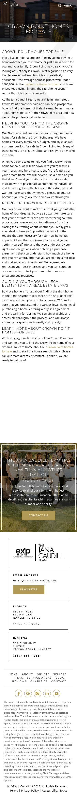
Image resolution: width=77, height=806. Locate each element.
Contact (58, 681)
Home (13, 674)
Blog (60, 678)
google (28, 693)
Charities (38, 681)
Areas (18, 678)
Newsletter (28, 589)
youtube (56, 693)
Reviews (19, 681)
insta (37, 693)
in (47, 693)
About (27, 674)
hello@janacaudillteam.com (34, 580)
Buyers (43, 674)
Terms (14, 790)
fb (18, 693)
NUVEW (12, 786)
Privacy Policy (30, 790)
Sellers (60, 674)
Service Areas (39, 678)
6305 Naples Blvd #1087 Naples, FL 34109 (27, 614)
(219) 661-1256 (26, 655)
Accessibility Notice (54, 790)
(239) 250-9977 (26, 624)
